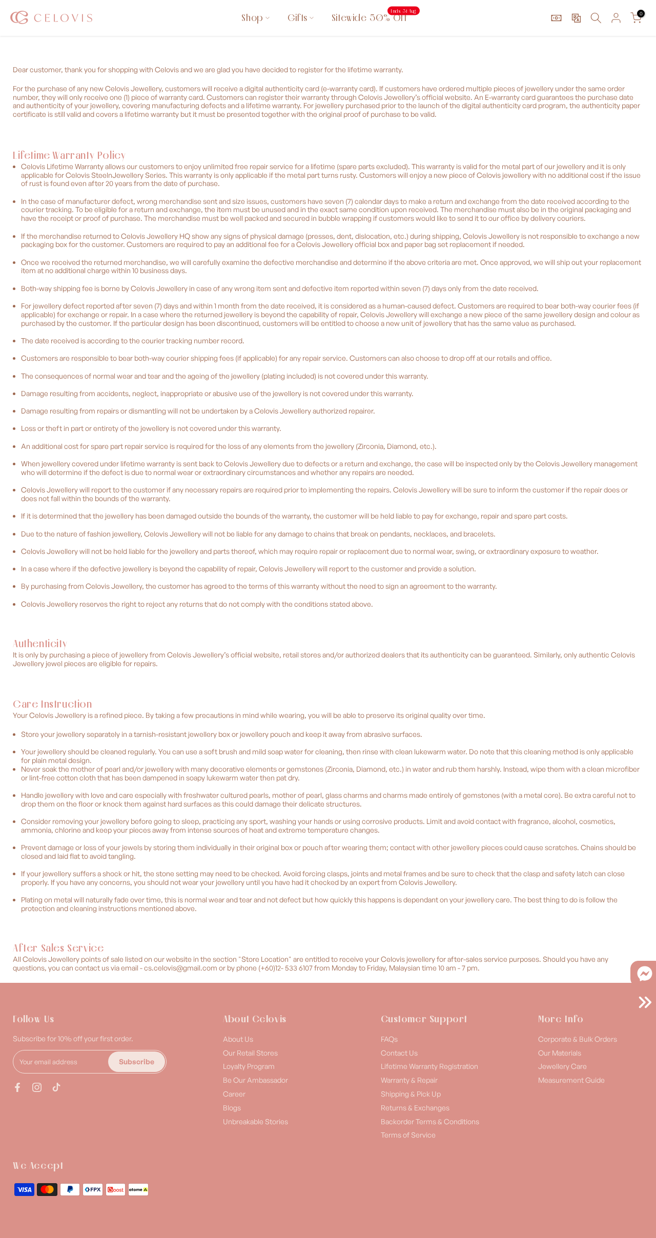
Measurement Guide (571, 1080)
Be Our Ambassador (255, 1080)
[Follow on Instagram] (37, 1087)
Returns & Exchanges (415, 1107)
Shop (252, 18)
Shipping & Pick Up (411, 1093)
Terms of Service (408, 1134)
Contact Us (399, 1052)
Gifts (298, 18)
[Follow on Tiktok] (56, 1087)
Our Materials (559, 1052)
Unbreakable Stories (255, 1121)
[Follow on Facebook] (17, 1087)
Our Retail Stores (250, 1052)
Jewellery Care (562, 1066)
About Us (238, 1039)
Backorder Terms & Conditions (430, 1121)
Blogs (232, 1107)
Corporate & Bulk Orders (577, 1039)
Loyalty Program (249, 1066)
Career (234, 1093)
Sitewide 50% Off (374, 17)
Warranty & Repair (409, 1080)
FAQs (389, 1039)
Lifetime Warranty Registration (429, 1066)
